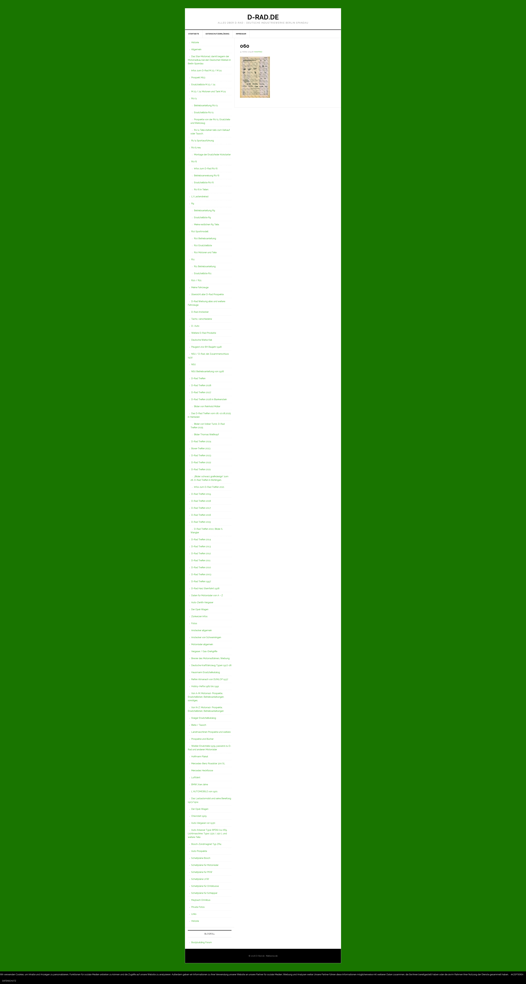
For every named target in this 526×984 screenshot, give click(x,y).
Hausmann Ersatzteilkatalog (205, 672)
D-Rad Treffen (198, 378)
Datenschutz (9, 981)
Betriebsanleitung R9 (204, 210)
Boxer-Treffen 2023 (200, 448)
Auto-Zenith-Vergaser (202, 602)
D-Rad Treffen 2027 (201, 392)
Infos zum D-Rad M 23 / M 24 (206, 70)
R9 (192, 203)
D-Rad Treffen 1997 (201, 581)
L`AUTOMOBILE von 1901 (204, 791)
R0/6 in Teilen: (201, 189)
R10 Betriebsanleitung (205, 238)
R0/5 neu (196, 147)
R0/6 (194, 161)
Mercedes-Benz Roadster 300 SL (208, 763)
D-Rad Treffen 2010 (201, 567)
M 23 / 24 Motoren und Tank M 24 (208, 91)
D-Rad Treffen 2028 (201, 385)
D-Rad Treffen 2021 (201, 469)
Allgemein (196, 49)
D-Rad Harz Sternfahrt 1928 (205, 588)
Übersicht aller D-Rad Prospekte (207, 294)
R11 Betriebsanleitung (205, 266)
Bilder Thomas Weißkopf (206, 434)
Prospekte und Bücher (202, 739)
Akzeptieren (517, 974)
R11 (193, 259)
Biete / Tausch (198, 725)
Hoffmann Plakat (199, 756)
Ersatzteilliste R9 (202, 217)
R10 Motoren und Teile (205, 252)
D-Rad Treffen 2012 (201, 553)
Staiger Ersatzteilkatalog (203, 718)
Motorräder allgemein (202, 644)
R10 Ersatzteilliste (203, 245)
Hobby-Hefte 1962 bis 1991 (205, 686)
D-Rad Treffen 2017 (201, 508)
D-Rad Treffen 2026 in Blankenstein (209, 399)
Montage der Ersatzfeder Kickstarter (212, 154)
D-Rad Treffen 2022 (201, 462)
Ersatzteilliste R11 (202, 273)
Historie (195, 42)
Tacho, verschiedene (201, 319)
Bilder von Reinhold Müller (207, 406)
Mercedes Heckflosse (202, 770)
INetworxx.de (272, 956)
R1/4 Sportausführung (202, 140)
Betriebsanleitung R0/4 (206, 105)
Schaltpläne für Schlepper (204, 893)
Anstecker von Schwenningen (206, 637)
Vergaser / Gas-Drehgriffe (204, 651)
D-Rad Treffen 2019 (201, 494)
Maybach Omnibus (200, 900)
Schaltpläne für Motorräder (204, 865)
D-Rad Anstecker (200, 312)
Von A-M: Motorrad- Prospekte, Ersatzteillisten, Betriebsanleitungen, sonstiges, (206, 697)
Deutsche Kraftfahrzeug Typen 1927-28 (211, 665)
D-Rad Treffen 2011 (201, 560)
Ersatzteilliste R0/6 (204, 182)
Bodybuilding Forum (201, 942)
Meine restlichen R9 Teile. (206, 224)
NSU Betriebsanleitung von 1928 (207, 371)
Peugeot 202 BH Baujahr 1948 (206, 347)
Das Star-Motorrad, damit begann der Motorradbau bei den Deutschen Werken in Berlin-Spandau (209, 60)
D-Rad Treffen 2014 (201, 539)
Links (193, 914)
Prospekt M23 (198, 77)
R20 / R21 (196, 280)
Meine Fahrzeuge (199, 287)
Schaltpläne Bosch (200, 858)
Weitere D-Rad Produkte (203, 333)
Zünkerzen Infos (199, 616)
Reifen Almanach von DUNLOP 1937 (209, 679)
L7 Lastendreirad (199, 196)
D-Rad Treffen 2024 (201, 441)
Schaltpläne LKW (200, 879)
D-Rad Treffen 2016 (201, 515)
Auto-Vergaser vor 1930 (203, 823)
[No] (20, 981)
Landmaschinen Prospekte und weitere (211, 732)
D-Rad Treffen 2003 (201, 574)
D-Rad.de (263, 17)
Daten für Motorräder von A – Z (207, 595)
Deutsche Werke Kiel (201, 340)
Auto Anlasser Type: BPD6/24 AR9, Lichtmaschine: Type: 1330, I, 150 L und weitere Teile (207, 833)
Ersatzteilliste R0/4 (204, 112)
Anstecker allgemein (201, 630)
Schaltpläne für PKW (201, 872)
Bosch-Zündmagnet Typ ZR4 (206, 844)
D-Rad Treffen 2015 (201, 522)
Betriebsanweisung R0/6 (206, 175)
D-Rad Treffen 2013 (201, 546)
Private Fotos (198, 907)
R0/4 (194, 98)
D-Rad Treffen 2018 (201, 501)
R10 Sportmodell (199, 231)
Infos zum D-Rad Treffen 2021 (209, 487)
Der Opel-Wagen (199, 609)
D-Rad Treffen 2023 (201, 455)
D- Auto (195, 326)
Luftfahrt (195, 777)
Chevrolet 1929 (199, 816)
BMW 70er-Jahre (199, 784)
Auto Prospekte (199, 851)
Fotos (194, 623)
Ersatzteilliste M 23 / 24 (203, 84)
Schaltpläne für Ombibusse (205, 886)
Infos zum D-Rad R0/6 (206, 168)
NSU (193, 364)
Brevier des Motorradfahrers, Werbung (210, 658)
